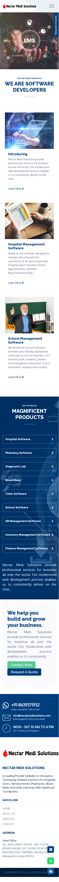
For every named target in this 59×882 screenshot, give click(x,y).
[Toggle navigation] (51, 6)
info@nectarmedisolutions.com (32, 715)
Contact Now (21, 665)
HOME (6, 808)
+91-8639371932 (25, 704)
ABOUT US (8, 813)
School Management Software (25, 340)
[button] (4, 40)
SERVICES (8, 819)
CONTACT (8, 824)
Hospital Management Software (26, 246)
